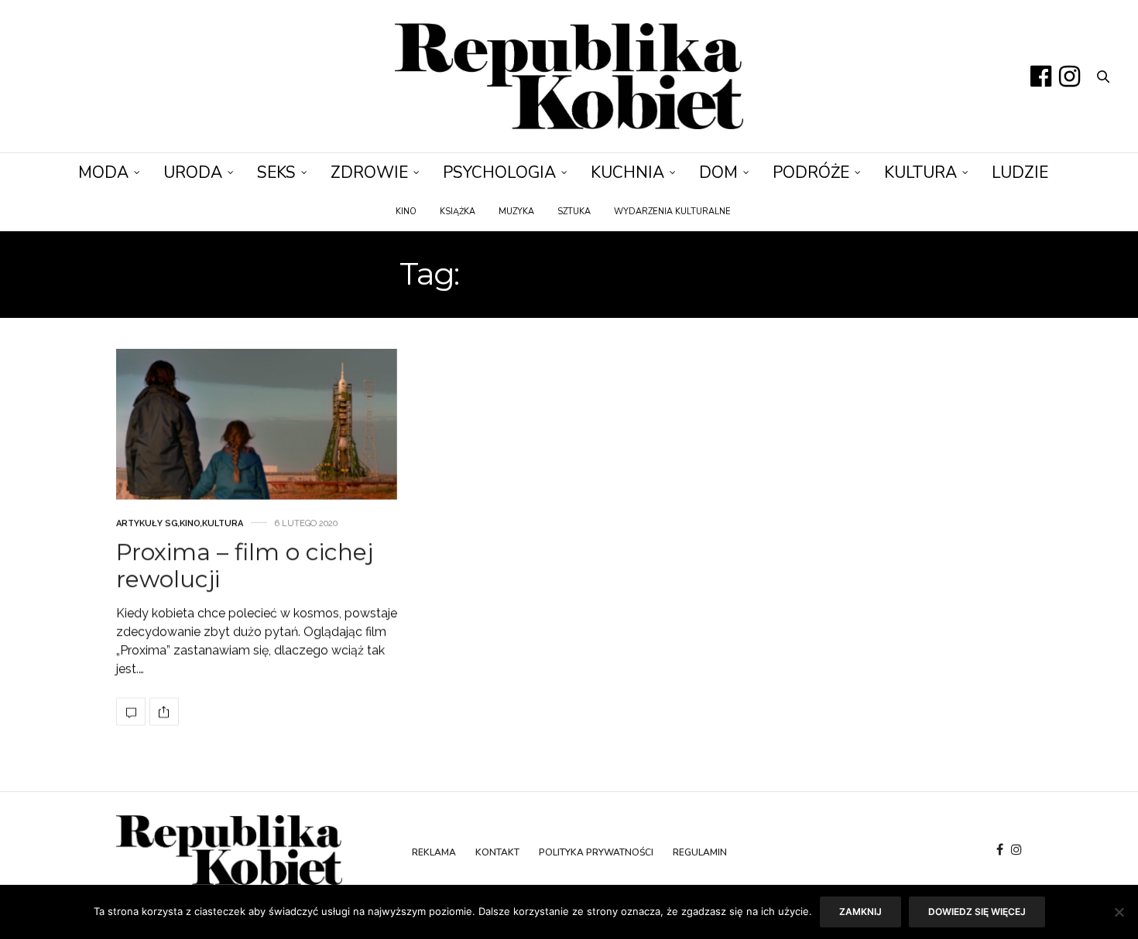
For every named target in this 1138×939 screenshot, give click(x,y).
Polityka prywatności (596, 852)
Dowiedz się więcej (977, 911)
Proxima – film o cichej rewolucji (244, 566)
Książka (457, 211)
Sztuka (574, 211)
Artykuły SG (147, 524)
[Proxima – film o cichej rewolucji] (256, 424)
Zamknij (860, 911)
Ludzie (1020, 172)
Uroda (192, 172)
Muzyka (516, 211)
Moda (103, 172)
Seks (276, 172)
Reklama (434, 852)
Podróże (811, 172)
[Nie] (1118, 912)
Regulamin (700, 852)
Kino (406, 211)
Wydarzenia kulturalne (672, 211)
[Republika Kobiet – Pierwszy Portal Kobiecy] (569, 76)
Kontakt (497, 852)
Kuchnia (627, 172)
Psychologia (499, 172)
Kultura (920, 172)
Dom (718, 172)
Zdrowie (369, 172)
